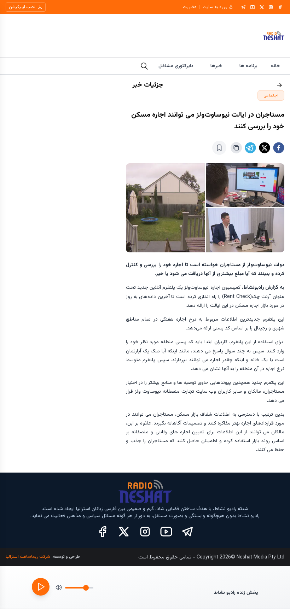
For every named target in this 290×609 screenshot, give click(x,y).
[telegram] (250, 147)
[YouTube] (252, 7)
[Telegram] (243, 7)
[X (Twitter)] (124, 531)
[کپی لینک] (236, 147)
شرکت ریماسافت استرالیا (28, 557)
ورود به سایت (215, 7)
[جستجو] (144, 66)
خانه (275, 66)
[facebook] (278, 147)
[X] (261, 7)
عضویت (190, 7)
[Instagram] (271, 7)
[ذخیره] (219, 148)
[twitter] (264, 147)
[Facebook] (280, 7)
